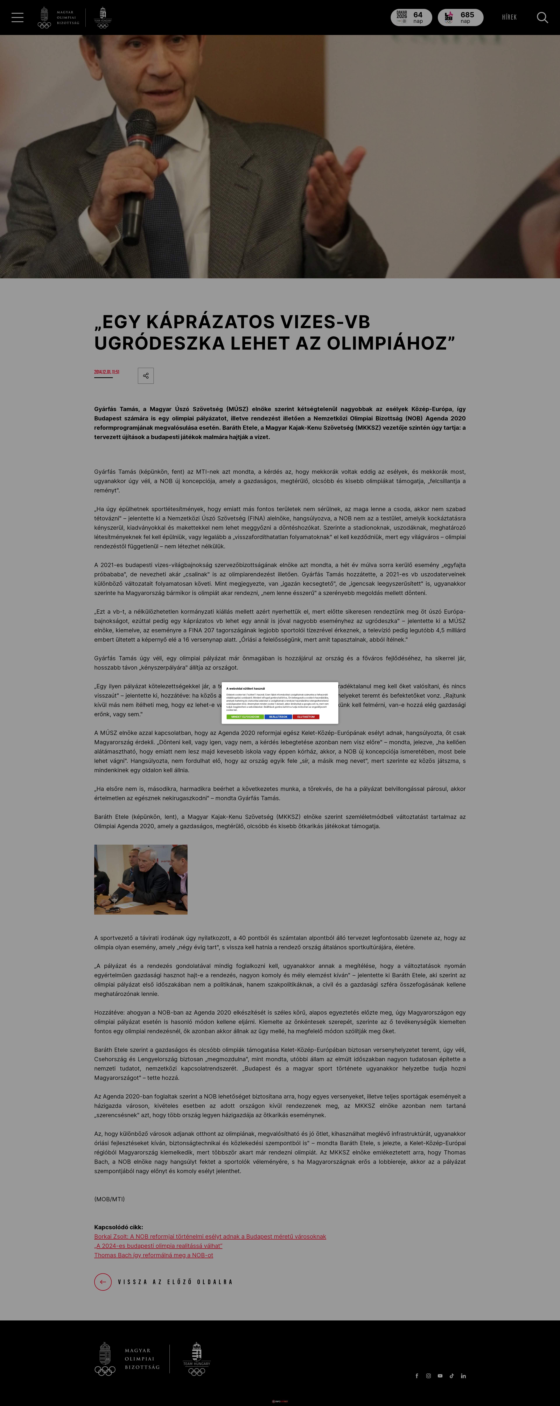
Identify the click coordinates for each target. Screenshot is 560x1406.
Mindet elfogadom (245, 716)
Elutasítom (306, 716)
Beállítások (278, 716)
